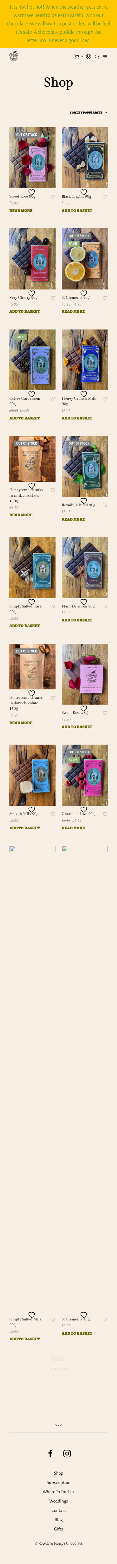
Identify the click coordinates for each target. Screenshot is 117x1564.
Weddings (58, 1501)
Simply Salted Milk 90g (25, 1322)
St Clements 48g (76, 1319)
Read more (20, 210)
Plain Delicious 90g (78, 606)
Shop (58, 1473)
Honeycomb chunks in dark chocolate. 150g (26, 703)
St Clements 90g (76, 297)
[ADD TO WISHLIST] (32, 192)
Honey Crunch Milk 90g (79, 401)
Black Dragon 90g (76, 196)
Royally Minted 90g (78, 505)
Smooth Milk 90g (23, 814)
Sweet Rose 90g (22, 196)
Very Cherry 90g (23, 297)
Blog (59, 1519)
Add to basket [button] (77, 210)
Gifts (58, 1529)
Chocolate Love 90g (78, 814)
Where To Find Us (58, 1492)
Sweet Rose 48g (75, 712)
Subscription (59, 1482)
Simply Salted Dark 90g (25, 609)
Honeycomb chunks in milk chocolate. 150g (26, 495)
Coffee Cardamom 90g (24, 401)
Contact (58, 1510)
